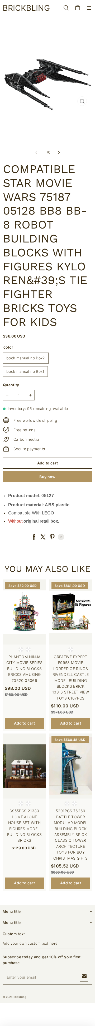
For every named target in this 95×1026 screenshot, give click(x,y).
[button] (89, 8)
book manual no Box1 (25, 371)
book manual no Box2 (25, 358)
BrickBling (19, 996)
